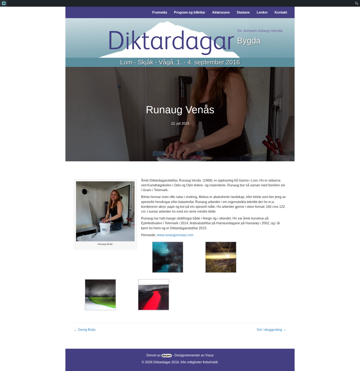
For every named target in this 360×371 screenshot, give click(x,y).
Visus (209, 355)
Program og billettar (189, 12)
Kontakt (281, 12)
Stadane (243, 12)
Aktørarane (221, 12)
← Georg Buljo (85, 329)
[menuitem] (3, 3)
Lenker (262, 12)
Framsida (159, 12)
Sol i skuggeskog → (271, 329)
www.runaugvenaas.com (175, 235)
